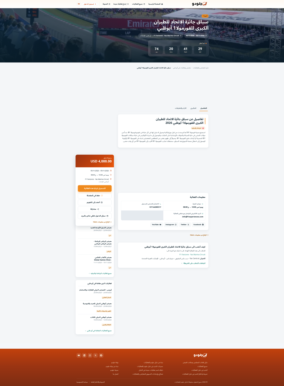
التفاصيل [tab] (203, 108)
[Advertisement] (142, 87)
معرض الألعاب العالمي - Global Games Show (103, 259)
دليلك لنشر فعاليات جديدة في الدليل (151, 370)
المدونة (105, 4)
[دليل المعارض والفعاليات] (196, 4)
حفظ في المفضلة (93, 195)
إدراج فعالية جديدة (119, 4)
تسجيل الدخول (89, 4)
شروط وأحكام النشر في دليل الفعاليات (194, 374)
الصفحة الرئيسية (154, 4)
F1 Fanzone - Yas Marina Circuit (166, 35)
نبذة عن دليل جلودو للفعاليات (153, 362)
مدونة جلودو (114, 370)
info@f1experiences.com (192, 217)
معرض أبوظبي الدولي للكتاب (101, 317)
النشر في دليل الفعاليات (199, 370)
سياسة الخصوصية (82, 382)
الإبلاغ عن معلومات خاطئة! (198, 235)
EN (79, 4)
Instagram (170, 224)
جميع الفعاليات (137, 4)
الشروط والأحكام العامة (98, 382)
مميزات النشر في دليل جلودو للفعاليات (150, 366)
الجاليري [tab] (193, 108)
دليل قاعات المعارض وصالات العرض (195, 362)
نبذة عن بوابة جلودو (112, 366)
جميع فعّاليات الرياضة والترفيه (101, 273)
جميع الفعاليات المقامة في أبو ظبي (99, 330)
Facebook (197, 224)
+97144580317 (155, 207)
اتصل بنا (115, 374)
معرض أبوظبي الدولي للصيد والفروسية (97, 303)
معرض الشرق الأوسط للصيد (101, 227)
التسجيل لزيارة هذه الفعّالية (95, 188)
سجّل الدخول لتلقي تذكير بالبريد (93, 216)
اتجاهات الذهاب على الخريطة (194, 263)
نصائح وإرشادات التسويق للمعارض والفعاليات (148, 374)
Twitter (184, 224)
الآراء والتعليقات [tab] (180, 108)
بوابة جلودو (114, 362)
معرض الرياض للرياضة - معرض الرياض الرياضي (103, 243)
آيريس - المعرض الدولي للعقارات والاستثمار (95, 290)
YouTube (155, 224)
